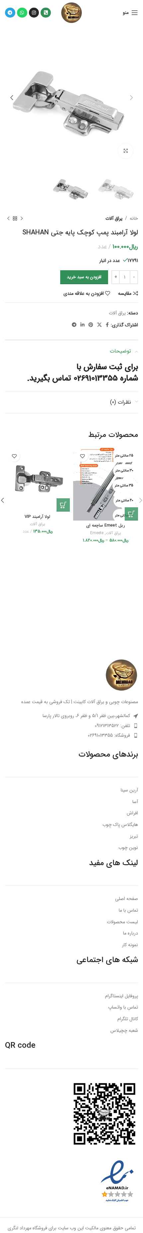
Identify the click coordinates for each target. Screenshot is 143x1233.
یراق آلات (113, 218)
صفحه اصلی (126, 899)
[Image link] (121, 674)
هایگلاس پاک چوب (120, 825)
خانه (134, 218)
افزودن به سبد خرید (84, 277)
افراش (132, 813)
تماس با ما (128, 910)
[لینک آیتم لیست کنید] (71, 725)
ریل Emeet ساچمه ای (105, 525)
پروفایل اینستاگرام (121, 996)
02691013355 (95, 378)
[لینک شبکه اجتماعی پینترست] (90, 325)
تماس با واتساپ (123, 1007)
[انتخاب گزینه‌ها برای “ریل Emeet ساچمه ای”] (131, 514)
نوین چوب (128, 848)
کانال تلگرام (127, 1019)
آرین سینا (129, 790)
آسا (135, 802)
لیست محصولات (122, 922)
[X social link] (99, 325)
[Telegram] (10, 13)
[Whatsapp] (22, 13)
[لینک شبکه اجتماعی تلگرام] (74, 325)
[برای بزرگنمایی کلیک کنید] (125, 150)
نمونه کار (130, 945)
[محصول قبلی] (21, 218)
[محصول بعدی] (8, 218)
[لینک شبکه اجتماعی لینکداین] (82, 325)
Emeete (96, 533)
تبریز (134, 836)
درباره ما (130, 933)
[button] (63, 505)
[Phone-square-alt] (46, 13)
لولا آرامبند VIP (37, 517)
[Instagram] (34, 13)
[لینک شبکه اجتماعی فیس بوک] (107, 325)
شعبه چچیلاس (124, 1031)
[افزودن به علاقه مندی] (82, 456)
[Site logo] (71, 12)
